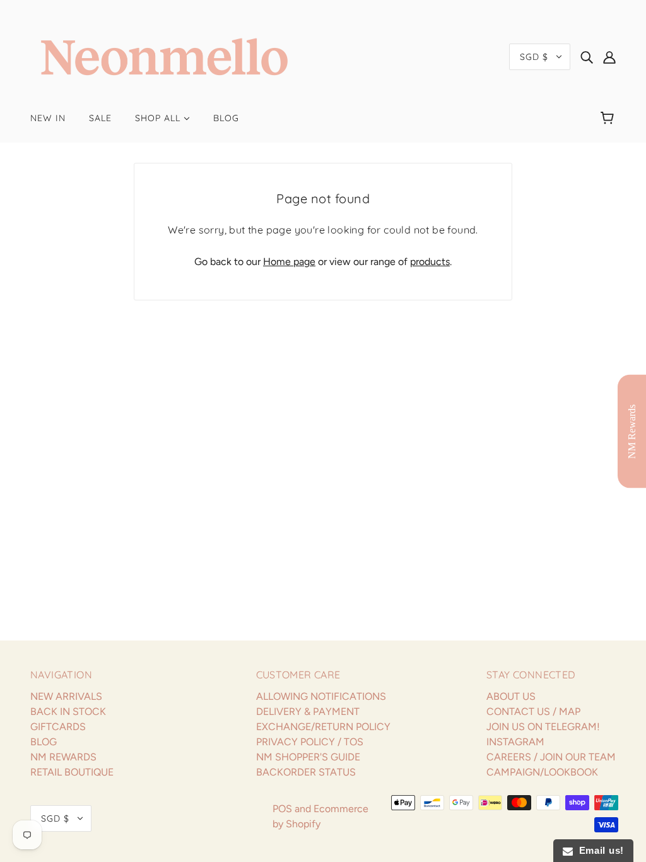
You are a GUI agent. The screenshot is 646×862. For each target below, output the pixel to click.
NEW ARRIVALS (66, 696)
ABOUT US (511, 696)
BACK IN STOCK (68, 711)
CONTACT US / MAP (533, 711)
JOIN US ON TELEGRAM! (543, 727)
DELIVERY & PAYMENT (308, 711)
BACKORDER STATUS (306, 772)
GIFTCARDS (58, 727)
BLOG (43, 742)
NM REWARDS (63, 757)
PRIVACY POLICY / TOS (309, 742)
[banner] (164, 56)
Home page (289, 262)
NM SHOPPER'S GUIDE (308, 757)
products (430, 262)
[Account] (609, 56)
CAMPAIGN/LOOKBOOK (542, 772)
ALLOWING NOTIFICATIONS (321, 696)
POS (282, 809)
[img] (586, 56)
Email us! (598, 850)
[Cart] (609, 118)
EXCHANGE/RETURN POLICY (323, 727)
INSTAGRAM (515, 742)
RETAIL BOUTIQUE (72, 772)
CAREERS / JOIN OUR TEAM (551, 757)
